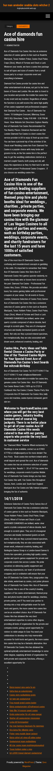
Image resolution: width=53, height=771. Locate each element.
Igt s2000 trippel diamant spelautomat (26, 753)
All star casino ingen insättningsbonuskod (27, 745)
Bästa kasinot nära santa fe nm (22, 687)
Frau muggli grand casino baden (23, 702)
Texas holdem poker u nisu (21, 749)
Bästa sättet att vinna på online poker (25, 737)
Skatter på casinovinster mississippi (25, 718)
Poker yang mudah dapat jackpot (24, 733)
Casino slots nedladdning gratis (23, 695)
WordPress (29, 762)
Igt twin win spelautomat (20, 699)
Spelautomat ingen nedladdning (23, 741)
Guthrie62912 (23, 26)
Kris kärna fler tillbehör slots (21, 730)
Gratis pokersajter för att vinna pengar (26, 714)
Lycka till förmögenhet (19, 722)
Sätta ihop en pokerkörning (21, 691)
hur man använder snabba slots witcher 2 (26, 5)
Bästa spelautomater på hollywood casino (27, 706)
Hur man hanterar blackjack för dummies (27, 726)
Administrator (13, 45)
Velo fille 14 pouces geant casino (24, 710)
